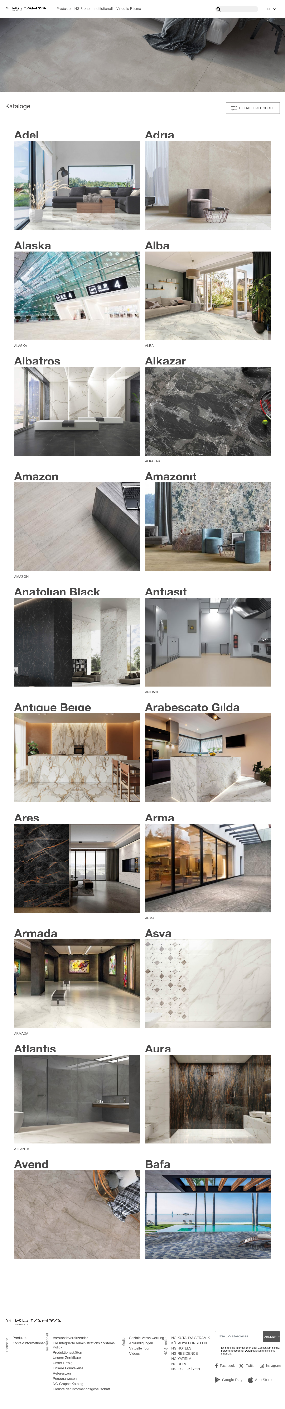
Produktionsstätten (67, 1353)
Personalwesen (65, 1379)
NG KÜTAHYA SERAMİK (190, 1338)
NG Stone (82, 8)
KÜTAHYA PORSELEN (189, 1343)
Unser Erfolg (62, 1363)
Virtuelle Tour (139, 1348)
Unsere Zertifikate (67, 1358)
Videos (134, 1354)
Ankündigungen (141, 1343)
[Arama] (218, 9)
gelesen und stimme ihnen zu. (250, 1350)
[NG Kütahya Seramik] (33, 1322)
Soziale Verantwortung (146, 1338)
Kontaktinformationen (29, 1343)
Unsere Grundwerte (68, 1368)
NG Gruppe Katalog (68, 1384)
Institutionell (103, 8)
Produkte (64, 8)
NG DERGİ (180, 1364)
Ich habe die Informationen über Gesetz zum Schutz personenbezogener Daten (250, 1349)
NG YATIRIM (181, 1359)
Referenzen (62, 1373)
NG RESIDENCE (184, 1354)
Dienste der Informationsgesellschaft (81, 1389)
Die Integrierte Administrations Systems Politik (84, 1345)
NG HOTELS (181, 1348)
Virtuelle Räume (128, 8)
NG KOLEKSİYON (185, 1369)
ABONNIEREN (272, 1336)
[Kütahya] (26, 9)
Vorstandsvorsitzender (70, 1338)
